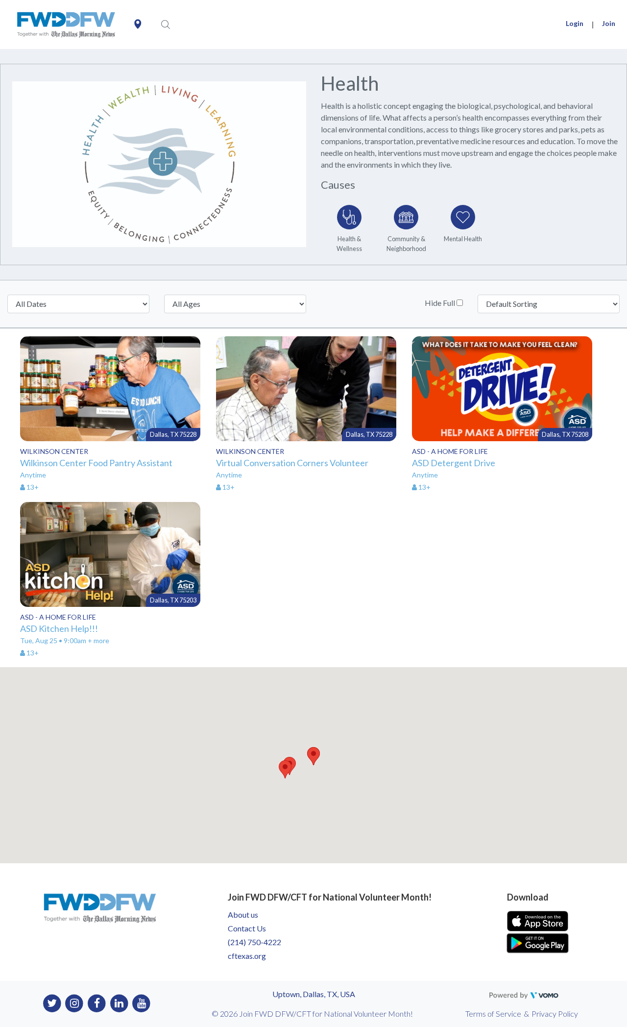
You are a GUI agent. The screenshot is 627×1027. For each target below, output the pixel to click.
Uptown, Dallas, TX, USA (313, 994)
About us (243, 914)
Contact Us (247, 928)
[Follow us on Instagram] (74, 1002)
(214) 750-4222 (254, 942)
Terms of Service (493, 1013)
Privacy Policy (554, 1013)
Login (574, 23)
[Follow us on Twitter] (52, 1002)
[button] (313, 756)
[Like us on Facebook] (96, 1002)
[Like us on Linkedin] (119, 1002)
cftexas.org (247, 955)
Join (608, 23)
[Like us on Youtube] (141, 1002)
